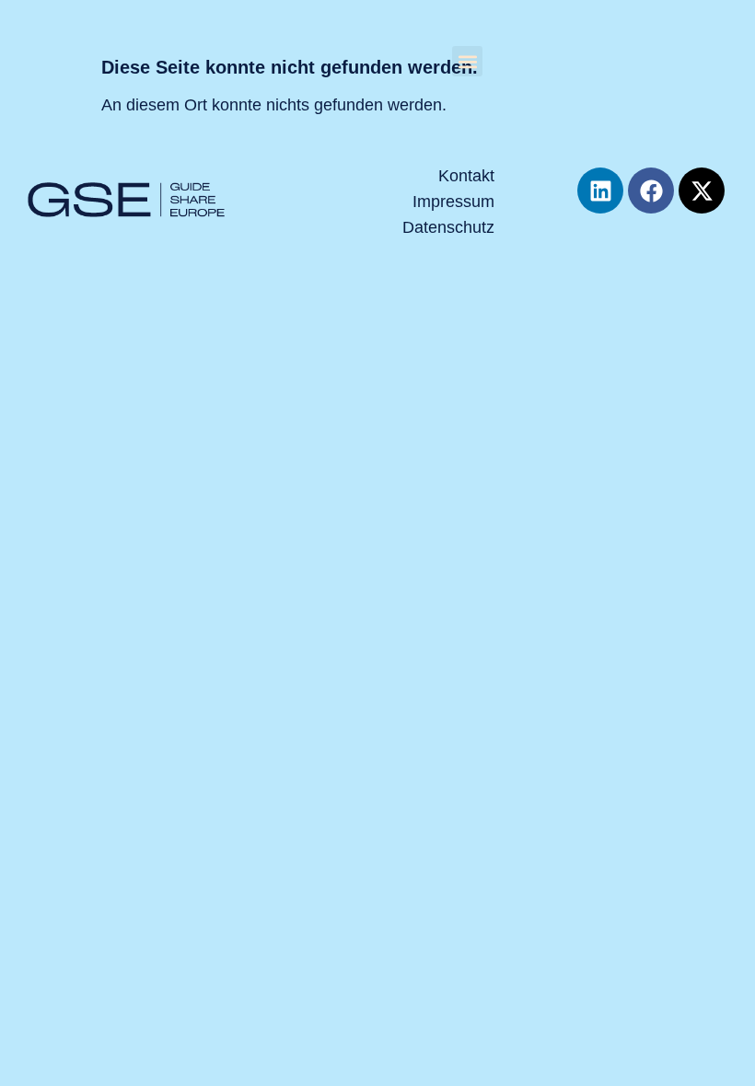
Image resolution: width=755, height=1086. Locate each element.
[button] (467, 61)
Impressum (453, 201)
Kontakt (466, 176)
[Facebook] (651, 191)
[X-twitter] (702, 191)
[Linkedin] (600, 191)
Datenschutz (448, 227)
